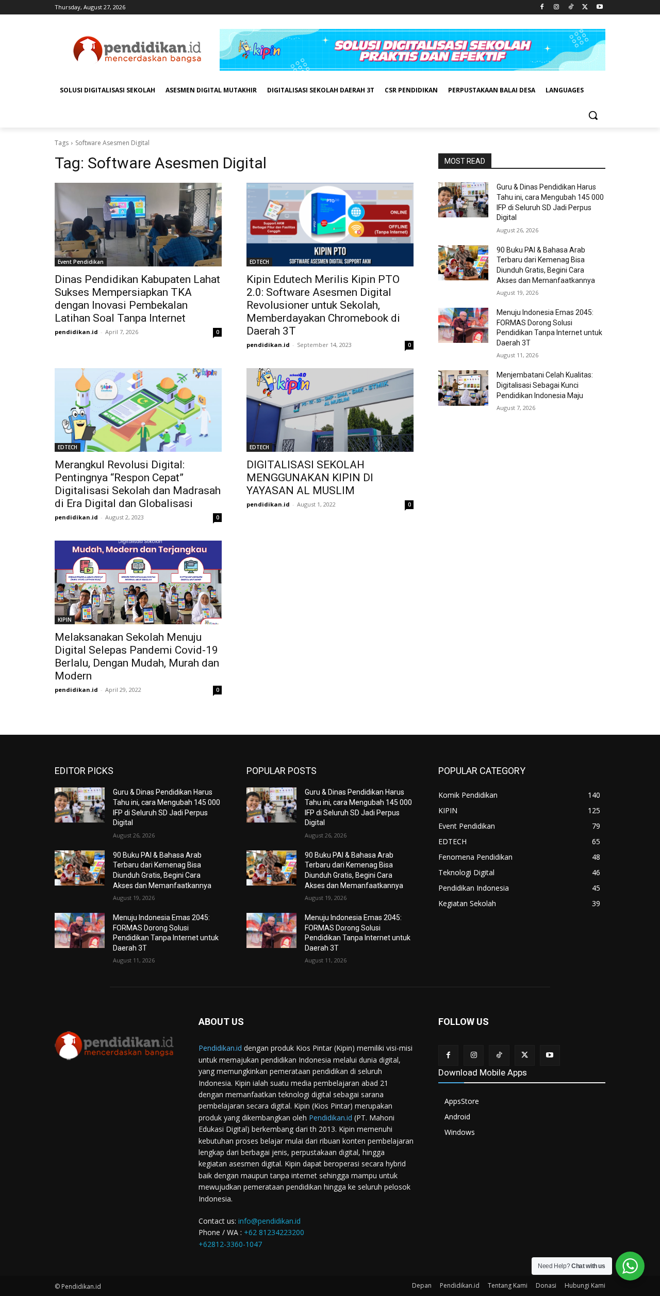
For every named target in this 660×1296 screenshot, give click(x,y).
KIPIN (65, 619)
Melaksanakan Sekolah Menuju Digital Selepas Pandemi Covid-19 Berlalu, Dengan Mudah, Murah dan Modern (137, 656)
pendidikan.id (76, 332)
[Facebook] (542, 7)
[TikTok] (571, 7)
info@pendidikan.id (269, 1221)
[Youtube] (599, 7)
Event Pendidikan (81, 261)
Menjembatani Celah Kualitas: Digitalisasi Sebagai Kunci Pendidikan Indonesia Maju (545, 385)
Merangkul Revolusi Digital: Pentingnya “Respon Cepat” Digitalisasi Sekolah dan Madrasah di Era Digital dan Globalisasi (138, 484)
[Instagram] (557, 7)
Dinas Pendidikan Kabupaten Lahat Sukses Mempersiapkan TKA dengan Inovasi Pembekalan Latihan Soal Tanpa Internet (137, 298)
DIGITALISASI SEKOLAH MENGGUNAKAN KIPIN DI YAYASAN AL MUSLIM (309, 478)
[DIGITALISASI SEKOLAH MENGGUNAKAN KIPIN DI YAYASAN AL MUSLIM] (330, 410)
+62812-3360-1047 (230, 1244)
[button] (593, 115)
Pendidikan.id (220, 1048)
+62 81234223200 (274, 1232)
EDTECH (259, 261)
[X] (585, 7)
